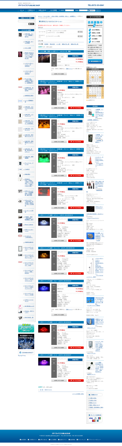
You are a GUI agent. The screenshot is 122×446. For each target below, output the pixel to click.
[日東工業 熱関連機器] (20, 157)
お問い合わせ (43, 439)
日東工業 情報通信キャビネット (29, 143)
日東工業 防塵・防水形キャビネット (29, 150)
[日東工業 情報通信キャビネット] (20, 142)
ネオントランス (91, 328)
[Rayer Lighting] (20, 224)
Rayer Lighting (29, 224)
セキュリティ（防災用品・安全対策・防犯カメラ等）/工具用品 (29, 202)
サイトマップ (81, 439)
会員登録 (72, 439)
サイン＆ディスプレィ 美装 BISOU (29, 272)
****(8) (49, 30)
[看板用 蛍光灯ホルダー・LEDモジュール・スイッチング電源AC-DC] (20, 54)
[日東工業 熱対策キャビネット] (20, 136)
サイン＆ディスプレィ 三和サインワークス (29, 287)
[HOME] (21, 10)
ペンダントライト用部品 (93, 305)
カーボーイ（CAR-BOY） (29, 236)
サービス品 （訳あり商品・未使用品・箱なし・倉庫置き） (29, 81)
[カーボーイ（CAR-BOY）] (20, 236)
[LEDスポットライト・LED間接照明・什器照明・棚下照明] (20, 191)
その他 (98, 240)
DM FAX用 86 (29, 317)
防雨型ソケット (91, 374)
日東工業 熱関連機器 (29, 157)
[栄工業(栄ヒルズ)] (20, 307)
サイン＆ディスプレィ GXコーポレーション (29, 256)
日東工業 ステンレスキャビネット (29, 108)
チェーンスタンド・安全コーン (99, 165)
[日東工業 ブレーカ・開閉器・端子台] (20, 35)
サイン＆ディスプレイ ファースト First (29, 264)
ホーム (40, 16)
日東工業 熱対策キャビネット (29, 135)
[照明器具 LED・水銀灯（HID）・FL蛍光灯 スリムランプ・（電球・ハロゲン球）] (20, 179)
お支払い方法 (93, 400)
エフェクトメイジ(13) (60, 30)
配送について (93, 402)
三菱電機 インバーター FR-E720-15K (99, 136)
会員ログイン (63, 439)
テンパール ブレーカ (29, 163)
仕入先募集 (53, 439)
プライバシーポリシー (95, 439)
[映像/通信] (20, 175)
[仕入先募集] (53, 10)
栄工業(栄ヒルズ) (29, 306)
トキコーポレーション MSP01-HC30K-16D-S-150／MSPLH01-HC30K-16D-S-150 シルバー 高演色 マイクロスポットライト (99, 266)
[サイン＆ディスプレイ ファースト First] (20, 262)
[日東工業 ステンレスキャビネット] (20, 108)
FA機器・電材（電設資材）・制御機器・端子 (29, 218)
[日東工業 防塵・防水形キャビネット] (20, 150)
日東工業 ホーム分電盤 (29, 42)
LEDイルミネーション (29, 230)
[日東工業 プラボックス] (20, 129)
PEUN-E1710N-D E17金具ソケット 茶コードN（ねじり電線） (99, 301)
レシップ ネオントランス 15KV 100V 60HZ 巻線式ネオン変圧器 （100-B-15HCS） (99, 346)
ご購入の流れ (93, 398)
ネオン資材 (28, 48)
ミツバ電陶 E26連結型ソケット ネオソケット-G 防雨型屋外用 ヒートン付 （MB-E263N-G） (99, 367)
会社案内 (23, 439)
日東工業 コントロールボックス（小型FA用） (29, 122)
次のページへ (48, 389)
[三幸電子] (20, 169)
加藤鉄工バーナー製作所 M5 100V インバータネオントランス (99, 322)
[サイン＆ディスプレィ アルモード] (20, 249)
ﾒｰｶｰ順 (58, 44)
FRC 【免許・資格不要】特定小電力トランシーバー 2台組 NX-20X (99, 184)
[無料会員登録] (95, 63)
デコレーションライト (93, 218)
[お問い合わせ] (42, 10)
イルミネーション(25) (54, 36)
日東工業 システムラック (29, 115)
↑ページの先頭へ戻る (78, 394)
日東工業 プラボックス (29, 129)
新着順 (46, 44)
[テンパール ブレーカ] (20, 164)
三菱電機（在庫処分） (93, 120)
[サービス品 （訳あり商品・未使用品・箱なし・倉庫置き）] (20, 78)
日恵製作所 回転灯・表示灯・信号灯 (29, 89)
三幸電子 (27, 169)
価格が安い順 (65, 44)
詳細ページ (69, 68)
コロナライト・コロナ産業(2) (56, 32)
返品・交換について (95, 405)
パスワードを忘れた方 (98, 10)
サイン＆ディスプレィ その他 (29, 294)
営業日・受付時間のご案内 (96, 407)
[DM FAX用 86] (20, 318)
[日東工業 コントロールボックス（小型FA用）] (20, 122)
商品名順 (52, 44)
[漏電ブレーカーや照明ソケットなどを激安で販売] (29, 5)
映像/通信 (27, 174)
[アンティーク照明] (20, 211)
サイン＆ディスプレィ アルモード (29, 249)
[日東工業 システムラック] (20, 115)
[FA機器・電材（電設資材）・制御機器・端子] (20, 217)
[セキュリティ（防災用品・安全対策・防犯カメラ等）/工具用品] (20, 201)
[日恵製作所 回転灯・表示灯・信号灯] (20, 87)
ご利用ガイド (33, 439)
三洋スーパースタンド (29, 300)
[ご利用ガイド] (31, 10)
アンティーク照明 (29, 211)
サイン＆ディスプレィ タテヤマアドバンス (29, 279)
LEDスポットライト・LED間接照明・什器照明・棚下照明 (29, 193)
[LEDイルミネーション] (20, 230)
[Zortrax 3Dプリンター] (20, 312)
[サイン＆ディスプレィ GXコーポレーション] (20, 255)
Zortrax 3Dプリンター (29, 311)
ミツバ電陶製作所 (29, 101)
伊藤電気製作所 (29, 242)
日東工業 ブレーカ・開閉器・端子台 (29, 35)
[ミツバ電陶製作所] (20, 101)
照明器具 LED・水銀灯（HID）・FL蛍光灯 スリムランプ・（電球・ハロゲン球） (29, 183)
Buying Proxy (22, 355)
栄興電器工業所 (29, 95)
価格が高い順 (74, 44)
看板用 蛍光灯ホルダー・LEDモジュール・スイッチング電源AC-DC (29, 55)
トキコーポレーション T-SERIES (29, 72)
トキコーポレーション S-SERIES (29, 65)
